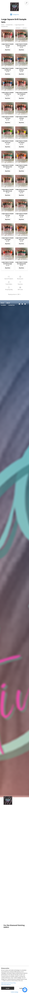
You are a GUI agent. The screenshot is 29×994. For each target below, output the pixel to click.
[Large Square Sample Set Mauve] (21, 181)
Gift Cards (20, 289)
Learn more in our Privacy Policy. (8, 983)
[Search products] (26, 3)
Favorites (20, 284)
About (8, 303)
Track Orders (8, 284)
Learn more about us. (6, 984)
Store (2, 24)
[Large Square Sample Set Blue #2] (7, 84)
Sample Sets (9, 24)
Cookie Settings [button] (14, 992)
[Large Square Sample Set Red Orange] (7, 254)
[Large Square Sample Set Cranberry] (21, 84)
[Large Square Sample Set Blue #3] (7, 60)
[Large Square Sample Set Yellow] (21, 132)
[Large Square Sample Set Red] (21, 108)
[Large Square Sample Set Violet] (7, 108)
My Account (20, 278)
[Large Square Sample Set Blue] (21, 60)
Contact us (11, 305)
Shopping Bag (9, 289)
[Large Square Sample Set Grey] (7, 205)
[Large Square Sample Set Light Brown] (7, 181)
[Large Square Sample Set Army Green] (21, 36)
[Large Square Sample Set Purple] (7, 229)
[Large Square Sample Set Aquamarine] (7, 157)
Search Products (8, 278)
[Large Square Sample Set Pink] (7, 36)
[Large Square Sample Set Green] (7, 132)
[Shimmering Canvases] (14, 6)
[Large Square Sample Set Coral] (21, 229)
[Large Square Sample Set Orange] (21, 157)
